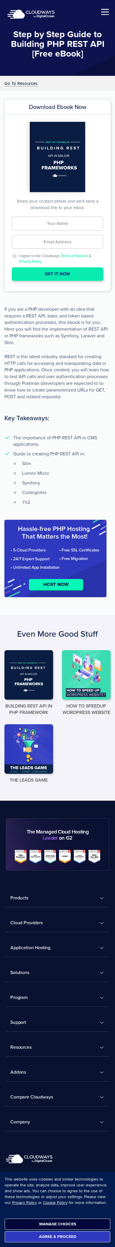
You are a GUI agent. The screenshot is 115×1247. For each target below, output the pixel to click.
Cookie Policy (55, 1202)
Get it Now (57, 274)
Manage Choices (57, 1224)
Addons (18, 1072)
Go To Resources (20, 83)
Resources (21, 1047)
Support (18, 1022)
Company (20, 1121)
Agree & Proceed (57, 1236)
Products (19, 897)
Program (19, 997)
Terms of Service (74, 255)
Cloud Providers (26, 922)
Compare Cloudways (31, 1097)
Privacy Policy (30, 261)
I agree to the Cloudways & (55, 258)
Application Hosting (30, 947)
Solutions (19, 972)
